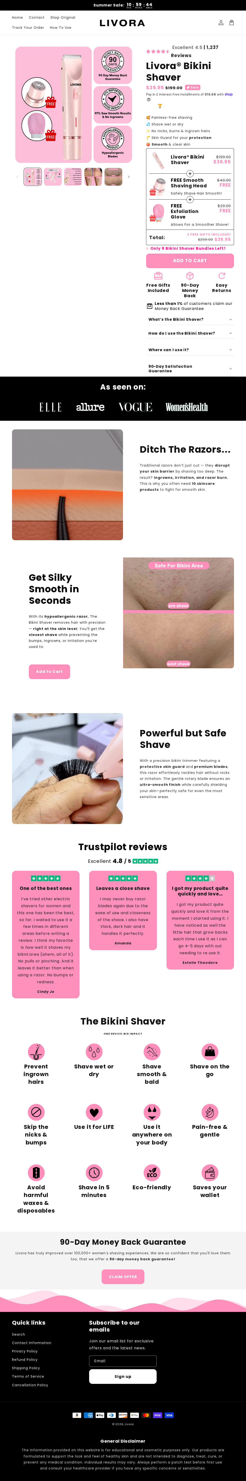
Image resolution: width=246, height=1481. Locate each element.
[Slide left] (17, 177)
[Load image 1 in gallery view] (33, 177)
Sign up (123, 1376)
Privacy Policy (25, 1351)
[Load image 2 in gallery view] (53, 177)
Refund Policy (24, 1359)
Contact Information (31, 1342)
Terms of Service (28, 1376)
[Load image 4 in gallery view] (93, 177)
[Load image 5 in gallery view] (113, 177)
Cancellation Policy (30, 1385)
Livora (129, 1424)
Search (18, 1334)
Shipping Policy (26, 1368)
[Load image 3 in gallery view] (73, 177)
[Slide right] (128, 177)
